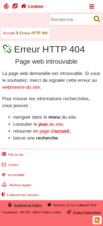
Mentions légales (17, 185)
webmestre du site (21, 87)
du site (50, 124)
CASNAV (32, 6)
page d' (54, 131)
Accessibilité (13, 175)
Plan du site (12, 154)
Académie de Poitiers (28, 205)
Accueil (9, 33)
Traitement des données (20, 195)
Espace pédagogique (87, 212)
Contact (10, 164)
